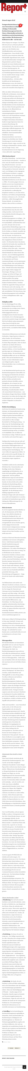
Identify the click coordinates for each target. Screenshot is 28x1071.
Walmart (9, 1041)
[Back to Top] (24, 1067)
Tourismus (5, 1041)
